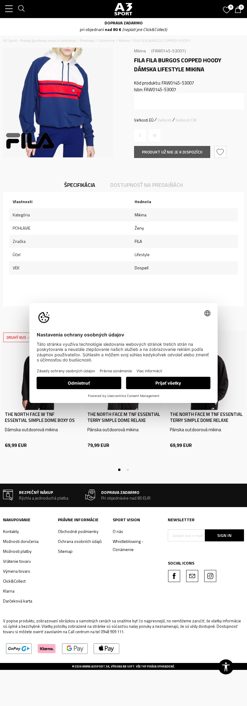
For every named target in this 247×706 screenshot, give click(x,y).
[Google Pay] (75, 648)
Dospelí (142, 268)
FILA (138, 241)
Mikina (124, 40)
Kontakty (11, 531)
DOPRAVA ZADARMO (160, 23)
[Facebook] (174, 576)
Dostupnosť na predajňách (146, 185)
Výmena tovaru (16, 571)
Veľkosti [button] (165, 120)
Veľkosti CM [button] (186, 120)
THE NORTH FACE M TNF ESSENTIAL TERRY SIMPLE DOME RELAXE (123, 417)
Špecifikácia (79, 185)
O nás (118, 531)
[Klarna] (47, 648)
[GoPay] (19, 648)
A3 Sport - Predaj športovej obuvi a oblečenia (39, 40)
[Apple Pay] (106, 648)
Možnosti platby (17, 551)
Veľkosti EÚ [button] (144, 120)
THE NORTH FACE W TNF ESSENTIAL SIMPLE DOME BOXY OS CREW (40, 420)
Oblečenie (106, 40)
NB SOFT (128, 666)
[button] (221, 152)
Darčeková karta (17, 601)
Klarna (8, 591)
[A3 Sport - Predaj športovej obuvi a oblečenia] (123, 9)
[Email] (192, 576)
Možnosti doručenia (21, 541)
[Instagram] (210, 576)
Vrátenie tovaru (17, 561)
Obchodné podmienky (78, 531)
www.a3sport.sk (95, 666)
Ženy (139, 228)
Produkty (87, 40)
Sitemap (65, 551)
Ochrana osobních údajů (80, 541)
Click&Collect (14, 581)
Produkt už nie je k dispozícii (172, 152)
